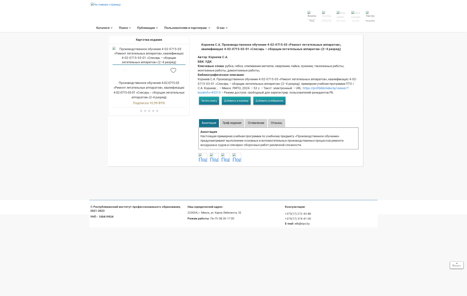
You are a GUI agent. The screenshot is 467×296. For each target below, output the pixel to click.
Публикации (146, 27)
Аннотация (209, 123)
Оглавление (256, 123)
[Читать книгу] (125, 70)
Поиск (123, 27)
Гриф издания (232, 123)
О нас (221, 27)
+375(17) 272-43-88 (298, 213)
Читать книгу (209, 100)
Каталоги (103, 27)
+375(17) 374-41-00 (298, 218)
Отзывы (276, 123)
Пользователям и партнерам (185, 27)
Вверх (456, 265)
